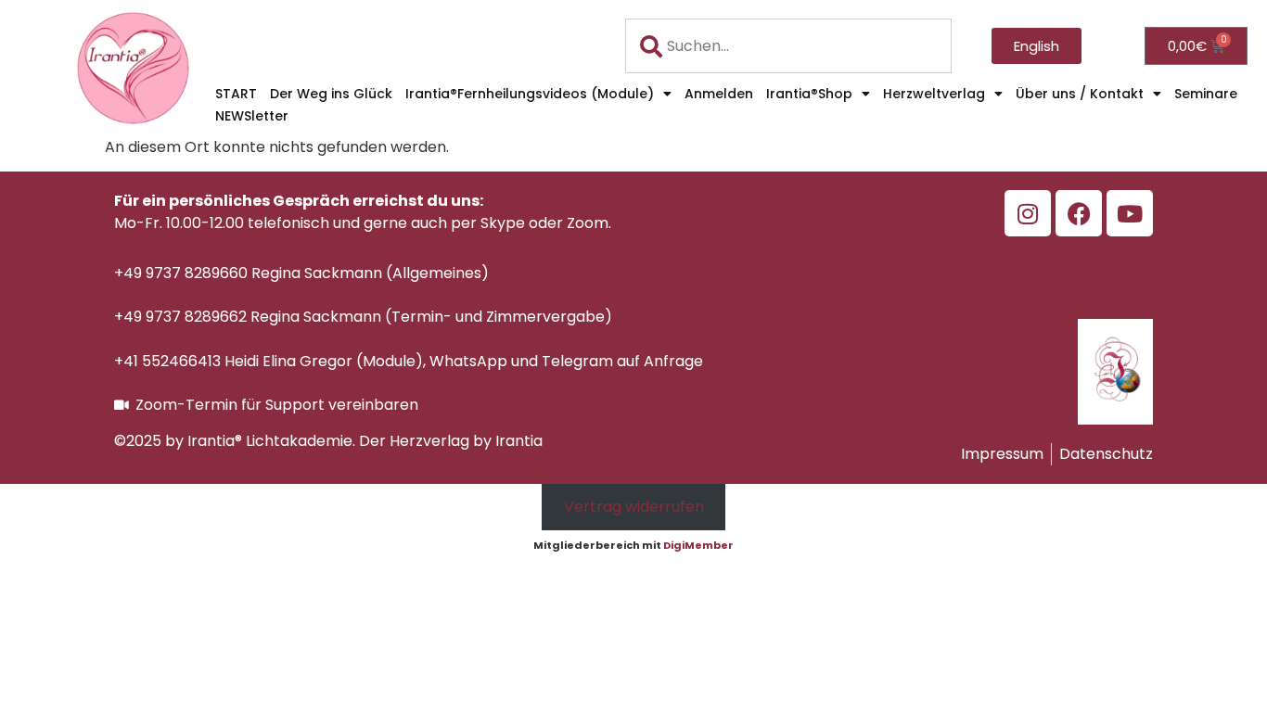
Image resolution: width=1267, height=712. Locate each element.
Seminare (1205, 93)
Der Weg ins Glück (331, 93)
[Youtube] (1130, 213)
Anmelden (719, 93)
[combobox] (789, 46)
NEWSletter (251, 116)
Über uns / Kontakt (1080, 93)
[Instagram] (1028, 213)
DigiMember (698, 545)
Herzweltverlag (934, 93)
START (236, 93)
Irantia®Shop (809, 93)
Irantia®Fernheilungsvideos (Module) (529, 93)
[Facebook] (1079, 213)
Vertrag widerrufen (634, 506)
